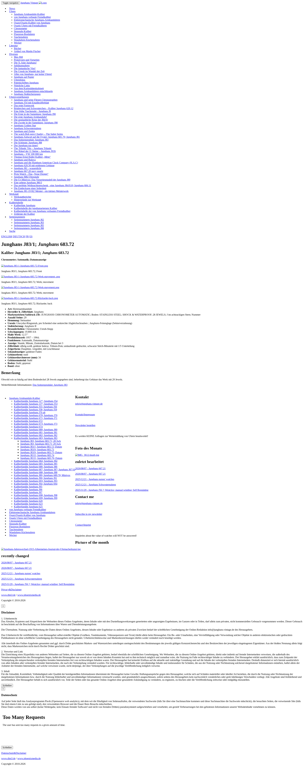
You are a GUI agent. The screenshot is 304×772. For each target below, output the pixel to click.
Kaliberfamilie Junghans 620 (28, 501)
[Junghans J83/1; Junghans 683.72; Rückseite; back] (29, 298)
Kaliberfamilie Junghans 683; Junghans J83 (35, 438)
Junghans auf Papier (24, 77)
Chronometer (20, 28)
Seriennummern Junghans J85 (29, 225)
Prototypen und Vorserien (26, 60)
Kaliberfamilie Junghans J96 (28, 489)
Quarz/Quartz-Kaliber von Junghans (32, 22)
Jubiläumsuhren (22, 65)
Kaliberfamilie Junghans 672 (28, 421)
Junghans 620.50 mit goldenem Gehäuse (34, 165)
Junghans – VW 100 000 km (28, 154)
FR (27, 236)
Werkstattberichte (22, 196)
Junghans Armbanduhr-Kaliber (29, 14)
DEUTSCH (19, 236)
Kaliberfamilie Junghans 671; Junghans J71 (35, 418)
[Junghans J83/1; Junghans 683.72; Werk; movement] (30, 276)
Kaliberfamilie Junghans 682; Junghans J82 (35, 435)
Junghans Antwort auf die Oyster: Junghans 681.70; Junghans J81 (47, 137)
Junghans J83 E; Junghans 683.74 (37, 455)
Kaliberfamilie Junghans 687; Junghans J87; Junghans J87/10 (44, 469)
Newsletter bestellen (85, 425)
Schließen (7, 685)
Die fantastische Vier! (24, 68)
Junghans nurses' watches (94, 479)
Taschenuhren (21, 37)
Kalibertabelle (16, 202)
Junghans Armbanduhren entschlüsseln (33, 91)
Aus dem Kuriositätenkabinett (29, 88)
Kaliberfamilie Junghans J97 (28, 492)
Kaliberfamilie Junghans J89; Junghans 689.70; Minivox (42, 475)
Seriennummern (17, 216)
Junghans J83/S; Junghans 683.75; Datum (41, 452)
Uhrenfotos (19, 79)
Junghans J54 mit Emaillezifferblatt (31, 102)
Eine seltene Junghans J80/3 (28, 182)
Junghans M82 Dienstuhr (26, 177)
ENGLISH (6, 236)
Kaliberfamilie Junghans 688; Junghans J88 (35, 472)
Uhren (12, 11)
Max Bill (18, 57)
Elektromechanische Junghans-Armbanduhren (37, 20)
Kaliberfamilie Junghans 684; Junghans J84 (35, 461)
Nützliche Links (22, 85)
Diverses (13, 54)
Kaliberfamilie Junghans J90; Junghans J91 (35, 478)
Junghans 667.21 (90, 468)
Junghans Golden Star (25, 125)
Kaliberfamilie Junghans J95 (28, 486)
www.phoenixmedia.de (29, 595)
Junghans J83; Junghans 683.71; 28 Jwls (40, 441)
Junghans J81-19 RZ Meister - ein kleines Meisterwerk (41, 191)
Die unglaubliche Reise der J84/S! (31, 119)
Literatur (13, 45)
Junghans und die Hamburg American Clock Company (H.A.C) (46, 162)
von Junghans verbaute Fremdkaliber (32, 17)
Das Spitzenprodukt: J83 (50, 385)
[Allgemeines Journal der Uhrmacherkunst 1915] (41, 549)
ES (30, 236)
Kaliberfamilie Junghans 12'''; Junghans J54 (35, 401)
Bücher (17, 48)
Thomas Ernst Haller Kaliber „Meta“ (32, 157)
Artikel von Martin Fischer (27, 51)
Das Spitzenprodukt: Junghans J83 (31, 139)
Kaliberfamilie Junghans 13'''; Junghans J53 (35, 404)
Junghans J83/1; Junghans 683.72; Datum (41, 446)
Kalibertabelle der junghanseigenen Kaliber (35, 208)
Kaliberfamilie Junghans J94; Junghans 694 (35, 483)
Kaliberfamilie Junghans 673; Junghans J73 (35, 424)
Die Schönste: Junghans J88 (28, 142)
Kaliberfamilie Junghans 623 (28, 503)
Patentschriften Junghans (26, 82)
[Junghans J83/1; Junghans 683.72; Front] (24, 265)
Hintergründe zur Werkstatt (27, 199)
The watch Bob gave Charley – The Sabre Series (38, 134)
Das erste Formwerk (24, 105)
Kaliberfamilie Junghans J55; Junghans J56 (35, 406)
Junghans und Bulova (25, 159)
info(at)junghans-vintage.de (89, 403)
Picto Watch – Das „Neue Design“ (31, 174)
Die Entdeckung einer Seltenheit (30, 188)
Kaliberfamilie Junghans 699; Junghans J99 (35, 498)
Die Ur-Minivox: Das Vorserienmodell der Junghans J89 (42, 179)
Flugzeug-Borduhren (24, 34)
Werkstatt (14, 194)
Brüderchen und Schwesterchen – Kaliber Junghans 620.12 (43, 108)
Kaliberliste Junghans (24, 205)
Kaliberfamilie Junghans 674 (28, 426)
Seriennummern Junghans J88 (29, 228)
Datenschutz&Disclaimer (13, 753)
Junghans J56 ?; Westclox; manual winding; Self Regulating (111, 490)
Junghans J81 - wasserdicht (27, 168)
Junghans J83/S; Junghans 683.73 (37, 449)
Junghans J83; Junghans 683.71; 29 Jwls (40, 444)
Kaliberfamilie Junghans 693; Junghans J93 (35, 481)
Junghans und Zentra (24, 131)
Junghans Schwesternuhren (27, 128)
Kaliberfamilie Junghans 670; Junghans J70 (35, 415)
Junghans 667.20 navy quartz (28, 171)
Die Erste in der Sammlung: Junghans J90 (35, 114)
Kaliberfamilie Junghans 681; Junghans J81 (35, 432)
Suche (12, 231)
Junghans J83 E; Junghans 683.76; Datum (41, 458)
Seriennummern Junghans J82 (29, 219)
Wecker (13, 535)
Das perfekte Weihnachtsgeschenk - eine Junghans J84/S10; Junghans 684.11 (52, 185)
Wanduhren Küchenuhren (27, 40)
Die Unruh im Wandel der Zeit (29, 71)
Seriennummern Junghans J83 (29, 222)
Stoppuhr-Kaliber (22, 31)
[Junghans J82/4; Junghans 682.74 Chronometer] (87, 455)
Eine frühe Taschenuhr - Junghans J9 (32, 111)
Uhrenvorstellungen (19, 97)
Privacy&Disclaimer (11, 589)
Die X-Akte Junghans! (25, 62)
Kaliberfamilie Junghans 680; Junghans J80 (35, 429)
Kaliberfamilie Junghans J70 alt (29, 412)
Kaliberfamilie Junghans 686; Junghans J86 (35, 466)
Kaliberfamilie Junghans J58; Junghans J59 (35, 409)
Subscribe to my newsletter (88, 514)
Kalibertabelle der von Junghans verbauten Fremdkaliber (42, 211)
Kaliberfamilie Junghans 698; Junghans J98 (35, 495)
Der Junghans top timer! (26, 145)
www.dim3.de (8, 595)
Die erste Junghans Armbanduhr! (30, 117)
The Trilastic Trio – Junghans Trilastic (33, 148)
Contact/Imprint (83, 525)
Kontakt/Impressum (85, 414)
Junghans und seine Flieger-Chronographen (35, 99)
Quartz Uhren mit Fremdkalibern (30, 25)
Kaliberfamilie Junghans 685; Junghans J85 (35, 464)
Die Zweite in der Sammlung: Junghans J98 (36, 122)
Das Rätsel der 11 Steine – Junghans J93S (35, 151)
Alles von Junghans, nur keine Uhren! (33, 74)
